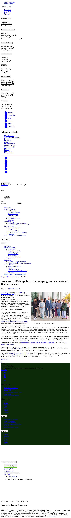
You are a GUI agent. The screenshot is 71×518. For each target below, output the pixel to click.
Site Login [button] (7, 474)
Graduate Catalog (6, 48)
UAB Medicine (5, 105)
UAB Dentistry (5, 106)
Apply (6, 403)
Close (3, 243)
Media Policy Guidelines (11, 388)
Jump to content (8, 3)
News (5, 407)
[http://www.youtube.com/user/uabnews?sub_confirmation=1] (5, 377)
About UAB (4, 431)
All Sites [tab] (7, 198)
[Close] (10, 7)
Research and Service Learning (10, 39)
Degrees (6, 404)
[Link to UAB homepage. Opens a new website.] (16, 449)
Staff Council (5, 86)
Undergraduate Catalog (8, 35)
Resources (4, 59)
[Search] (2, 186)
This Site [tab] (7, 196)
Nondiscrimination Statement (8, 462)
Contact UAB (9, 468)
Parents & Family (5, 54)
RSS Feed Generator (9, 391)
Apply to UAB (5, 24)
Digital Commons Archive (11, 395)
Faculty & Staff (5, 76)
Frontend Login (12, 478)
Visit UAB (4, 22)
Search (2, 201)
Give (5, 406)
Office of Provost (6, 80)
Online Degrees (5, 50)
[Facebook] (6, 158)
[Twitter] (6, 160)
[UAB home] (35, 181)
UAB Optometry (6, 108)
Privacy (7, 470)
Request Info (5, 26)
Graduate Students (6, 43)
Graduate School (6, 46)
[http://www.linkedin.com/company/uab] (4, 380)
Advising (3, 33)
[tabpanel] (35, 202)
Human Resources (6, 82)
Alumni (3, 65)
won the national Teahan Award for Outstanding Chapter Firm (37, 342)
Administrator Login (13, 476)
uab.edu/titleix (52, 516)
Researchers (4, 89)
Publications (7, 221)
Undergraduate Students (7, 29)
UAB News (4, 185)
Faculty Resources (6, 84)
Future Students (5, 18)
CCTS (3, 97)
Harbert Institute (6, 95)
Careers (6, 410)
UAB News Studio (9, 389)
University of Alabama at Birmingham (13, 293)
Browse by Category (9, 209)
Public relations (5, 292)
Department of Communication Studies (17, 321)
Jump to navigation (9, 2)
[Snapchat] (6, 169)
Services (3, 58)
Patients (3, 101)
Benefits (3, 71)
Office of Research (7, 93)
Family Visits (5, 61)
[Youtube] (6, 166)
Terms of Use (8, 471)
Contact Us (4, 370)
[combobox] (9, 203)
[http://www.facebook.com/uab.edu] (4, 373)
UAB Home (7, 394)
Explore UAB (4, 183)
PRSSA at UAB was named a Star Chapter (18, 353)
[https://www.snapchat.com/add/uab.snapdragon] (4, 374)
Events (3, 72)
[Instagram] (6, 163)
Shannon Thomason (14, 288)
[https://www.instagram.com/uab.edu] (4, 376)
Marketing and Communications (13, 392)
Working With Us (9, 226)
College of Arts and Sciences (17, 348)
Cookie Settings (10, 466)
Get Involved (5, 69)
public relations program (18, 355)
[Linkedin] (6, 171)
